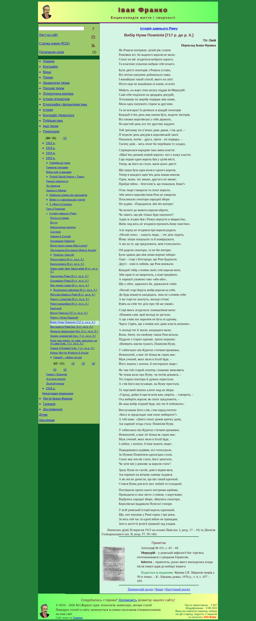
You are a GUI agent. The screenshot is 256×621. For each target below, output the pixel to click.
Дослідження (52, 409)
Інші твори (50, 126)
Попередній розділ (140, 589)
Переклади (51, 131)
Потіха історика (59, 218)
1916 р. (50, 388)
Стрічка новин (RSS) (54, 43)
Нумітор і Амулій (63, 254)
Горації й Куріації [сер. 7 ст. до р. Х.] (72, 348)
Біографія (50, 66)
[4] (93, 363)
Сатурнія (55, 231)
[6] (65, 369)
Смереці (78, 617)
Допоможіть (128, 600)
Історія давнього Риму (63, 213)
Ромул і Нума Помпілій (64, 317)
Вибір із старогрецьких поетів (67, 199)
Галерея (49, 404)
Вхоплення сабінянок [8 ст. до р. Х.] (75, 290)
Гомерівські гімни (59, 162)
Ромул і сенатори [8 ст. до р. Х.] (69, 299)
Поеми (48, 77)
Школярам (47, 420)
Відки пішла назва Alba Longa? (68, 245)
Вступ (53, 222)
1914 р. (50, 153)
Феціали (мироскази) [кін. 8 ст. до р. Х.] (74, 331)
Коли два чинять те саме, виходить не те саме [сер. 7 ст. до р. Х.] (73, 342)
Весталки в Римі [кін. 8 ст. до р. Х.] (71, 326)
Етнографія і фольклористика (65, 104)
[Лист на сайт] (93, 37)
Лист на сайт (48, 35)
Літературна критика (58, 93)
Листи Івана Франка (57, 398)
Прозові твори (53, 88)
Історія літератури (56, 99)
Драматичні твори (56, 83)
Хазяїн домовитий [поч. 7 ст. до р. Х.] (73, 335)
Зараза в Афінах (56, 190)
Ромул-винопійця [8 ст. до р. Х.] (69, 303)
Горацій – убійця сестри (67, 357)
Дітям (43, 414)
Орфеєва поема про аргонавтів (68, 195)
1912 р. (50, 143)
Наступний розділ (177, 589)
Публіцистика (53, 120)
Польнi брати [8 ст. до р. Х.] (67, 259)
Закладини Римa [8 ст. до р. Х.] (69, 276)
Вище (159, 589)
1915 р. (50, 158)
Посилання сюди (51, 52)
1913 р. (50, 148)
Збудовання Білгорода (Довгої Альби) (73, 250)
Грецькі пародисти (57, 181)
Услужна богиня (55, 378)
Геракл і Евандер (56, 374)
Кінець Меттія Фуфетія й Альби (69, 352)
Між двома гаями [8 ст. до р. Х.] (69, 285)
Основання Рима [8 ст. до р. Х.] (69, 280)
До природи (53, 185)
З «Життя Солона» (60, 204)
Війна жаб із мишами (58, 172)
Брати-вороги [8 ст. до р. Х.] (67, 264)
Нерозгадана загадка (63, 227)
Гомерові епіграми (57, 167)
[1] (65, 138)
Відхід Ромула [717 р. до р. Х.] (69, 312)
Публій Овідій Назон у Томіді (66, 176)
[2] (73, 363)
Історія (48, 110)
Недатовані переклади (57, 393)
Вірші (47, 72)
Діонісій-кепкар (55, 383)
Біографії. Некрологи (58, 115)
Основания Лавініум (62, 241)
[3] (83, 363)
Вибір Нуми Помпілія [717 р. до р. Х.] (72, 322)
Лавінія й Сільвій (60, 236)
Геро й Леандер (55, 208)
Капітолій (55, 308)
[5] (54, 369)
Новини (48, 61)
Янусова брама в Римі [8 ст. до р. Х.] (72, 294)
